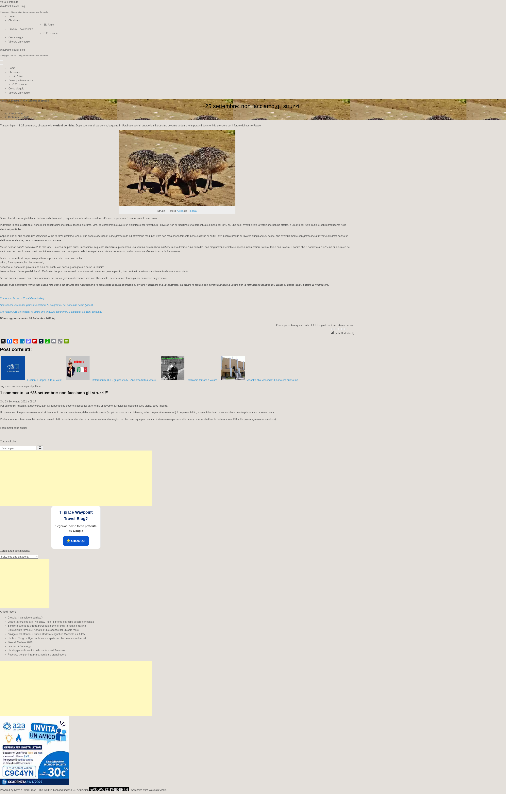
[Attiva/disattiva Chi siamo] (69, 72)
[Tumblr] (41, 341)
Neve (17, 789)
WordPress (30, 789)
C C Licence (50, 33)
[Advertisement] (76, 478)
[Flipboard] (35, 341)
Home (11, 16)
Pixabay (192, 210)
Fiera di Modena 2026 (20, 642)
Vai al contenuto (9, 1)
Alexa (180, 210)
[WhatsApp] (47, 341)
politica (36, 386)
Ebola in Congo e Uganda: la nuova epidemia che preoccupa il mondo (47, 638)
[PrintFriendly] (66, 341)
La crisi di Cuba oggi (19, 646)
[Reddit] (16, 341)
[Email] (54, 341)
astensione (11, 386)
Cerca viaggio (16, 37)
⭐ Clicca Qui (76, 541)
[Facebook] (9, 341)
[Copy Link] (60, 341)
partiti (29, 386)
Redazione (16, 113)
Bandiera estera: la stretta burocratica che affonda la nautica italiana (47, 625)
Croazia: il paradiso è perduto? (25, 617)
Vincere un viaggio (19, 41)
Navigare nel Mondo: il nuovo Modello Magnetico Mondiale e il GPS (46, 634)
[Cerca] (40, 448)
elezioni (21, 386)
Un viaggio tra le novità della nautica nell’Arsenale (36, 650)
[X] (3, 341)
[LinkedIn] (22, 341)
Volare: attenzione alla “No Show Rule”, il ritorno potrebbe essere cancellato (51, 621)
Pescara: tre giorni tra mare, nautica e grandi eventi (37, 654)
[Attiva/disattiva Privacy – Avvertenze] (69, 80)
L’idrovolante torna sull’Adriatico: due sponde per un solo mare (43, 629)
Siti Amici (48, 24)
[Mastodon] (28, 341)
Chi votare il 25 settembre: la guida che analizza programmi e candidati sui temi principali (51, 311)
